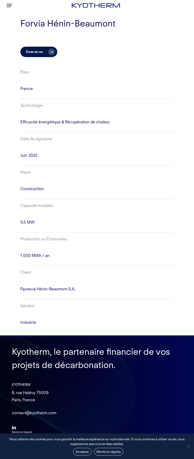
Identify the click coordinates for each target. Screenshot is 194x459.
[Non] (188, 446)
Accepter (82, 452)
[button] (9, 5)
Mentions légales (109, 452)
